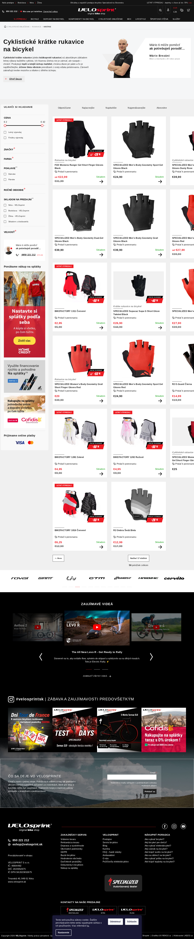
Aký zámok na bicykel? (156, 849)
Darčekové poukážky (71, 862)
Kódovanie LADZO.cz (183, 935)
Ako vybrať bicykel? (154, 839)
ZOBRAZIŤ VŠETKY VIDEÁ (95, 676)
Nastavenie (63, 932)
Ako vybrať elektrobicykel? (158, 846)
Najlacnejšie (88, 108)
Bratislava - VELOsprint (18, 211)
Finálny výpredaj (15, 138)
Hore (59, 558)
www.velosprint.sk (17, 882)
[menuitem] (20, 19)
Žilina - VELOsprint (16, 216)
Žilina (39, 3)
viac (190, 3)
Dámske (12, 174)
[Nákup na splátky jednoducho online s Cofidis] (24, 411)
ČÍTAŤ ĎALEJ (15, 79)
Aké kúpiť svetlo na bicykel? (159, 852)
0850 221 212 (28, 255)
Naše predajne (8, 3)
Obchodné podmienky (71, 849)
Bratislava (22, 3)
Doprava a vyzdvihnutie (72, 846)
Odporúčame (64, 108)
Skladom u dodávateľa (18, 221)
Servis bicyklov (110, 842)
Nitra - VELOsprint (16, 205)
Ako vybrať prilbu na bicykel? (159, 858)
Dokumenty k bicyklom (72, 865)
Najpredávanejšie (136, 108)
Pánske (11, 179)
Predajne (107, 839)
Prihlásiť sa (150, 791)
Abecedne (162, 108)
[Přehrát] (37, 627)
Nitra (32, 3)
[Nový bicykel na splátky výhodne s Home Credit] (24, 314)
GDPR (64, 852)
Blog (105, 846)
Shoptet (145, 935)
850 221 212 (11, 11)
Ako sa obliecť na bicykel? (158, 855)
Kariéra (106, 849)
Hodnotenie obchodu (71, 858)
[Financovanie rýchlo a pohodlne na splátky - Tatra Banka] (24, 376)
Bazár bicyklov (68, 855)
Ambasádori (109, 855)
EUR (175, 8)
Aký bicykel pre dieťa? (156, 842)
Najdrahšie (111, 108)
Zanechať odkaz (50, 11)
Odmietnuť (115, 921)
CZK (175, 12)
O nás (106, 858)
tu (88, 926)
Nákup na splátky (69, 868)
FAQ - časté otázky (112, 852)
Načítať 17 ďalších (138, 558)
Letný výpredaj (15, 132)
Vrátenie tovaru (68, 839)
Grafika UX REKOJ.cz (161, 935)
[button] (64, 585)
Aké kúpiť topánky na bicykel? (160, 862)
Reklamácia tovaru (70, 842)
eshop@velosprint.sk (28, 844)
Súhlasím (132, 921)
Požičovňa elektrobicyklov (116, 862)
